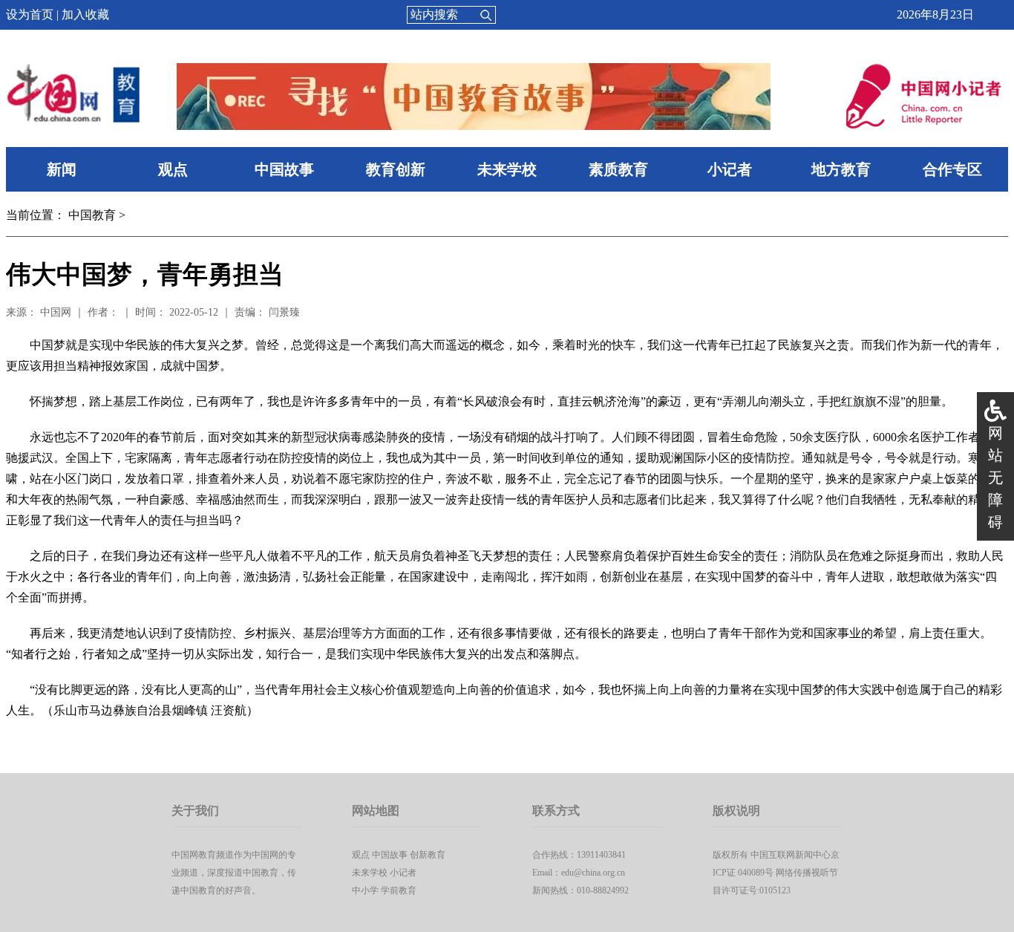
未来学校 (507, 169)
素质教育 (618, 169)
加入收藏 (85, 14)
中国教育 (92, 215)
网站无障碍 (995, 477)
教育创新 (395, 169)
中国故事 (284, 169)
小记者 (729, 169)
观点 (173, 169)
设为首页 (29, 14)
